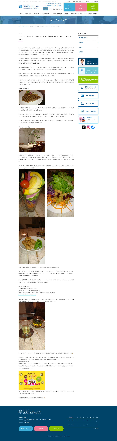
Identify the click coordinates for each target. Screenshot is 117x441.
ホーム (21, 13)
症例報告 (67, 13)
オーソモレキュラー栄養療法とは (42, 13)
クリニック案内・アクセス (90, 13)
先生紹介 (81, 52)
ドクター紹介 (74, 13)
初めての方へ (28, 13)
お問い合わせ (81, 1)
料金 (81, 13)
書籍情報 (87, 1)
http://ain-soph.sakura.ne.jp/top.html (27, 295)
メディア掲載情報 (94, 1)
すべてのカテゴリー (84, 37)
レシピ (80, 47)
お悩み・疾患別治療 (57, 13)
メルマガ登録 (75, 1)
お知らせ (69, 1)
